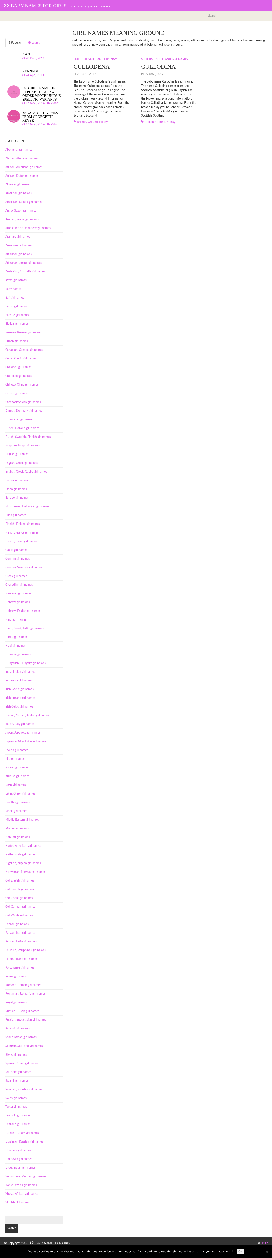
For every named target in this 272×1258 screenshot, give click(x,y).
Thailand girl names (17, 1124)
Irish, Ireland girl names (20, 697)
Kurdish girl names (17, 776)
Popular (15, 42)
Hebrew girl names (17, 602)
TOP (264, 1243)
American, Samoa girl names (23, 202)
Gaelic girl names (16, 550)
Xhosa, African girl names (21, 1193)
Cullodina (158, 66)
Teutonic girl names (17, 1115)
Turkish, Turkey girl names (22, 1133)
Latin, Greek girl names (20, 793)
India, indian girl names (20, 671)
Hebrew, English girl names (22, 610)
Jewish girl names (16, 750)
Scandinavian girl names (21, 1037)
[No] (267, 1252)
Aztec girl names (16, 280)
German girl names (17, 558)
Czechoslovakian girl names (23, 402)
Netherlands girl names (20, 854)
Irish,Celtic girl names (19, 706)
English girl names (16, 454)
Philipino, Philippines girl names (25, 950)
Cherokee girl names (18, 376)
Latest (35, 42)
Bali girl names (14, 297)
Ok (240, 1251)
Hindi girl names (15, 619)
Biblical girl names (16, 323)
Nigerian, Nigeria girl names (23, 863)
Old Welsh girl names (19, 915)
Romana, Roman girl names (23, 985)
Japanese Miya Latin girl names (25, 741)
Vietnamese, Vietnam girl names (26, 1176)
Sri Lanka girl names (18, 1072)
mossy (103, 122)
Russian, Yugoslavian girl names (25, 1019)
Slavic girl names (16, 1054)
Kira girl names (14, 758)
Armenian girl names (18, 245)
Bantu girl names (16, 306)
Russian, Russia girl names (22, 1011)
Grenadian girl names (19, 584)
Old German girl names (20, 906)
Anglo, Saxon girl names (20, 210)
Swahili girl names (16, 1080)
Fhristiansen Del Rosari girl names (27, 506)
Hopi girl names (15, 645)
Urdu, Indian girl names (20, 1167)
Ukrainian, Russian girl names (24, 1141)
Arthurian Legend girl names (23, 262)
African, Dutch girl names (21, 175)
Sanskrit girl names (17, 1028)
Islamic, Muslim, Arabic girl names (27, 715)
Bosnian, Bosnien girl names (23, 332)
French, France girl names (21, 532)
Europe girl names (17, 497)
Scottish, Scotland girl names (97, 59)
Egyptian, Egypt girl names (22, 445)
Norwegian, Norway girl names (25, 871)
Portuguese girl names (19, 967)
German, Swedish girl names (23, 567)
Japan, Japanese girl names (22, 732)
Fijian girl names (15, 515)
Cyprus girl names (16, 393)
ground (93, 122)
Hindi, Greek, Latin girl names (24, 628)
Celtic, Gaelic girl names (20, 358)
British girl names (16, 341)
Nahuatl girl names (17, 837)
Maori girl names (16, 811)
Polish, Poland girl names (21, 959)
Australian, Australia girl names (25, 271)
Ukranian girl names (18, 1150)
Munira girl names (17, 828)
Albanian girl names (18, 184)
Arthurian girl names (18, 254)
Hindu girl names (16, 637)
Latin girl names (15, 784)
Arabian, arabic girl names (22, 219)
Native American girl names (23, 845)
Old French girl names (19, 889)
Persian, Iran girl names (20, 932)
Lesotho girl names (17, 802)
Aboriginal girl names (18, 149)
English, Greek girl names (21, 463)
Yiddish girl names (17, 1202)
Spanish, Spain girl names (21, 1063)
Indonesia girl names (18, 680)
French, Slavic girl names (21, 541)
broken (81, 122)
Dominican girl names (19, 419)
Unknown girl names (18, 1159)
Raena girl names (16, 976)
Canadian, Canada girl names (24, 349)
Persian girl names (17, 924)
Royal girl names (16, 1002)
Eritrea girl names (16, 480)
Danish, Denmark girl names (23, 410)
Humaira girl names (18, 654)
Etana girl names (16, 489)
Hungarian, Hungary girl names (25, 663)
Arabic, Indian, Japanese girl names (28, 228)
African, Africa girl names (21, 158)
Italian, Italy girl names (19, 724)
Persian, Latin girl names (21, 941)
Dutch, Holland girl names (22, 428)
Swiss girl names (16, 1098)
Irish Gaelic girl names (19, 689)
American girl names (18, 193)
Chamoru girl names (18, 367)
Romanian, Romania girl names (25, 993)
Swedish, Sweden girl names (23, 1089)
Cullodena (92, 66)
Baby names (13, 289)
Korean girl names (16, 767)
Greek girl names (16, 576)
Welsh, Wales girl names (21, 1185)
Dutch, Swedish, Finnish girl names (28, 436)
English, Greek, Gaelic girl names (26, 471)
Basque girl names (17, 315)
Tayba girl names (16, 1106)
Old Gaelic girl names (19, 898)
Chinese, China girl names (21, 384)
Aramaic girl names (17, 236)
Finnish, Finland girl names (22, 523)
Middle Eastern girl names (22, 819)
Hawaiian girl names (18, 593)
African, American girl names (23, 167)
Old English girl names (19, 880)
